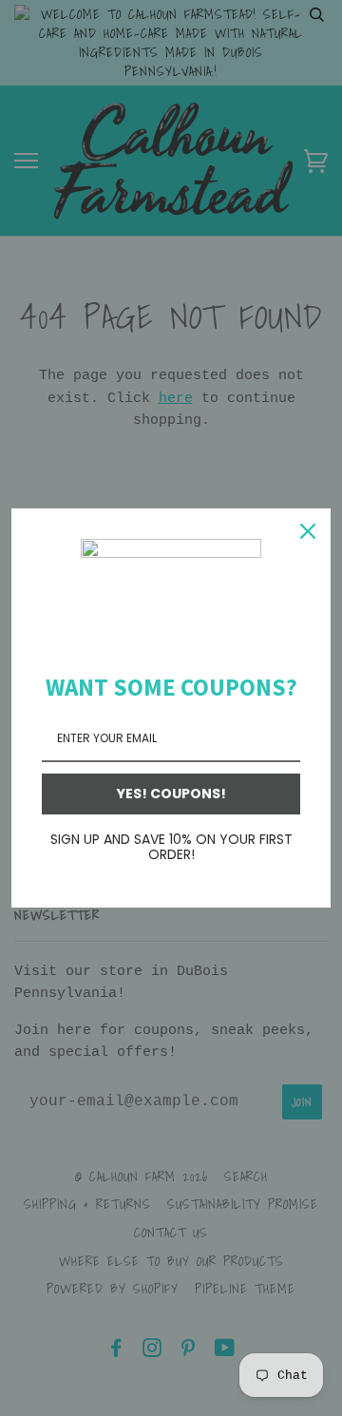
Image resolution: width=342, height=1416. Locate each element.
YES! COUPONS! (171, 793)
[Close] (308, 531)
